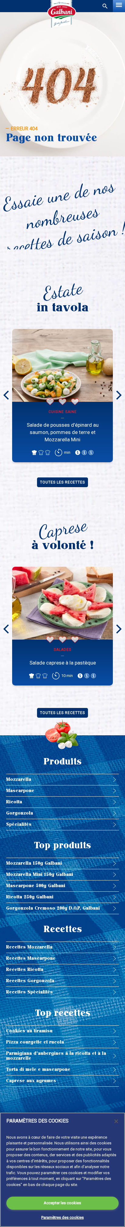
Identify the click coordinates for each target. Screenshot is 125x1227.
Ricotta (14, 802)
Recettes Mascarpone (31, 958)
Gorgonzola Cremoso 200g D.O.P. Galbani (53, 908)
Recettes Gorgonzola (30, 981)
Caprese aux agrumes (31, 1080)
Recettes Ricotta (24, 969)
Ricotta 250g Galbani (29, 897)
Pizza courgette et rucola (35, 1042)
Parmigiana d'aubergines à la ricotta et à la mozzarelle (56, 1056)
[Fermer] (116, 1121)
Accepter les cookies (62, 1203)
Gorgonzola (19, 813)
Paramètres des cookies (62, 1217)
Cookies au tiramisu (29, 1031)
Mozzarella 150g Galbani (34, 863)
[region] (62, 1170)
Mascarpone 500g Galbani (35, 886)
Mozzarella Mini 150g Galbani (39, 874)
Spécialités (19, 824)
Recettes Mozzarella (29, 947)
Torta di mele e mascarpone (38, 1069)
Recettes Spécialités (29, 992)
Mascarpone (20, 790)
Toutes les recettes (62, 482)
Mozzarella (18, 779)
